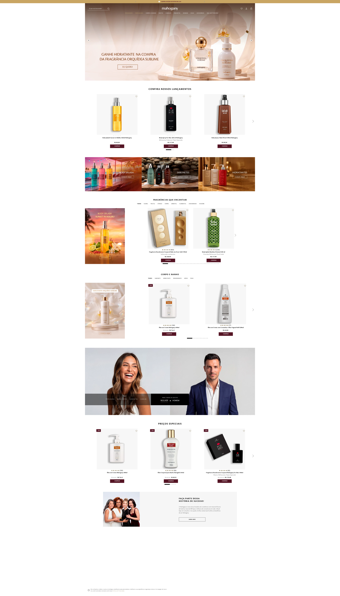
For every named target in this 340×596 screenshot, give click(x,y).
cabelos (143, 399)
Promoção (129, 13)
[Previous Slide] (135, 1)
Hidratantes (122, 399)
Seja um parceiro (212, 13)
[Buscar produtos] (109, 8)
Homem (185, 13)
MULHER (164, 400)
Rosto (161, 13)
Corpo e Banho (151, 13)
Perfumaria (139, 13)
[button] (168, 149)
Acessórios (200, 13)
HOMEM (175, 401)
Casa (192, 13)
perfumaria (110, 399)
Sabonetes (134, 399)
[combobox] (99, 8)
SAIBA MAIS (192, 519)
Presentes (177, 13)
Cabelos (168, 13)
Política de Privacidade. (118, 591)
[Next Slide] (204, 1)
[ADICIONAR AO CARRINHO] (117, 146)
